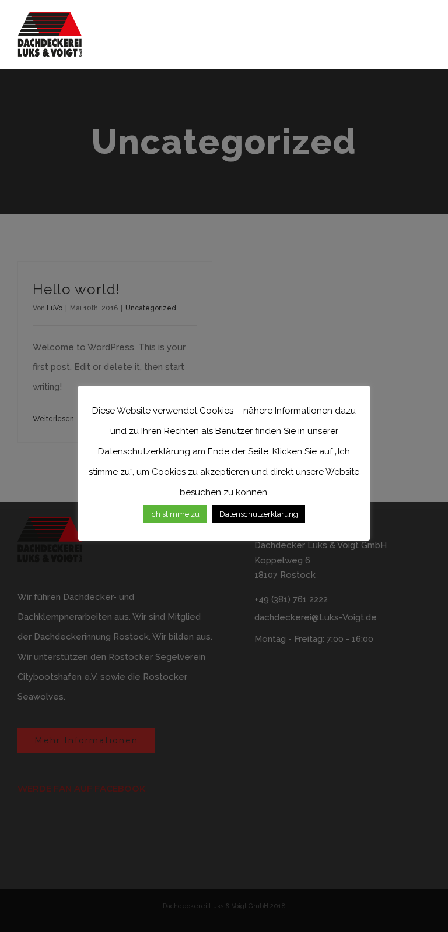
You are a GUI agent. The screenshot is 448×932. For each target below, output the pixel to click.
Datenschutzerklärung (258, 514)
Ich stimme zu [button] (175, 514)
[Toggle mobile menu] (425, 32)
